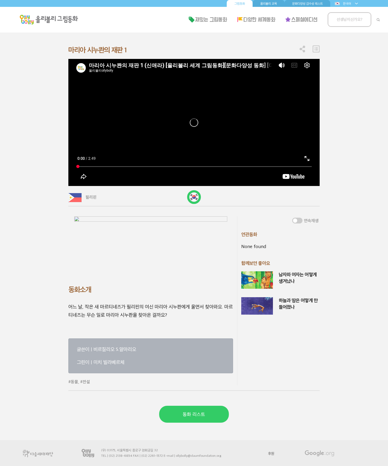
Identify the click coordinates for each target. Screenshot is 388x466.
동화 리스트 (194, 414)
